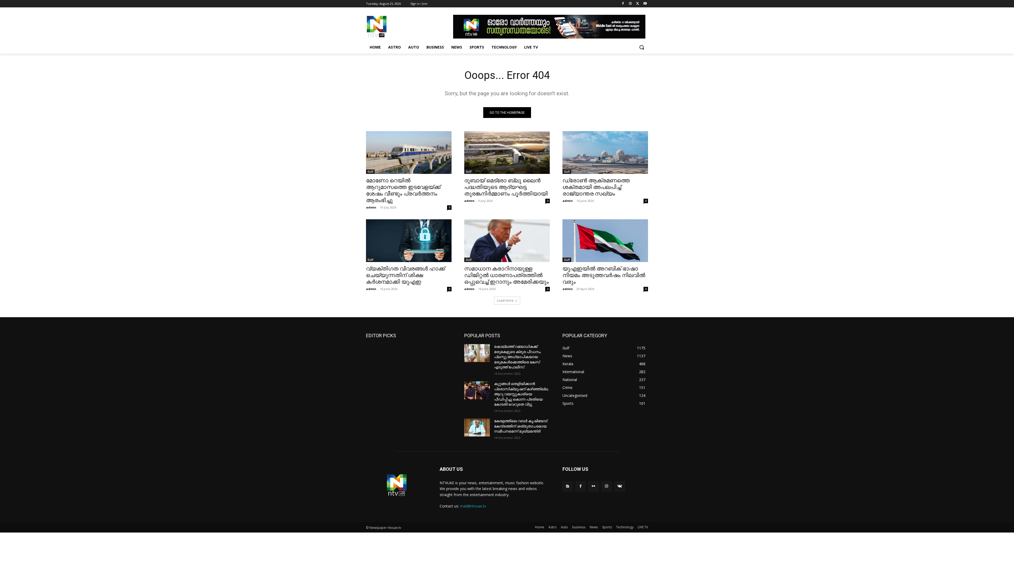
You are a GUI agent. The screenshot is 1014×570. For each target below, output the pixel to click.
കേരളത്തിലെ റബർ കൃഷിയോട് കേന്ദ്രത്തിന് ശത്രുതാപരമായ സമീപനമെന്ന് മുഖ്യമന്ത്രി (520, 426)
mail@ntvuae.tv (473, 506)
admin (371, 207)
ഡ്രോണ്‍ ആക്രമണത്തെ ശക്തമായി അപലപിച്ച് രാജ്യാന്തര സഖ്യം (596, 187)
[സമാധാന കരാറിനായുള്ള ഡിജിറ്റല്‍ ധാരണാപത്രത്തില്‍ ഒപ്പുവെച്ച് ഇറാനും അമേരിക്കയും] (507, 240)
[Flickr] (593, 486)
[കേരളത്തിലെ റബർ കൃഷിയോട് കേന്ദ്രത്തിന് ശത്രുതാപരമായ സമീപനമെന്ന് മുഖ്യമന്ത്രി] (477, 427)
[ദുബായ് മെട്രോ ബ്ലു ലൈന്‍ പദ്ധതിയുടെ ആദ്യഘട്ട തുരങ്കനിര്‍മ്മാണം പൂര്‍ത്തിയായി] (507, 152)
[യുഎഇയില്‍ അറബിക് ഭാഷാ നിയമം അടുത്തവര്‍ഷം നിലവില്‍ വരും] (605, 240)
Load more (505, 300)
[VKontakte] (619, 486)
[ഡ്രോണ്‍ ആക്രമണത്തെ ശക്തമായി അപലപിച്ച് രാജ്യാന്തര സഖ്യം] (605, 152)
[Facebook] (623, 4)
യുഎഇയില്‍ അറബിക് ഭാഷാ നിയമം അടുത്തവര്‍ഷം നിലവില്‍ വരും (603, 275)
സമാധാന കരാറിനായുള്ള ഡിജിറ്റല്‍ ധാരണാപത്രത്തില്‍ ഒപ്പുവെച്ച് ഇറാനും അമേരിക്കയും (506, 275)
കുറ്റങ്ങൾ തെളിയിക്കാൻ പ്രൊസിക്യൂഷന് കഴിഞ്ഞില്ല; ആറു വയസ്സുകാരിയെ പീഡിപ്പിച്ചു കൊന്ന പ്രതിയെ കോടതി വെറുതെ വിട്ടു (521, 394)
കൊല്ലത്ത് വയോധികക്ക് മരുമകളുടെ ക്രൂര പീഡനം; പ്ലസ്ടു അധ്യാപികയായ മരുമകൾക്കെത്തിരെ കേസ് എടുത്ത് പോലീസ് (517, 356)
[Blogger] (567, 486)
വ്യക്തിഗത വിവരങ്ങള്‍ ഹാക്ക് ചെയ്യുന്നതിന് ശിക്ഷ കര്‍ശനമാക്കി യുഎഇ (405, 275)
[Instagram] (630, 4)
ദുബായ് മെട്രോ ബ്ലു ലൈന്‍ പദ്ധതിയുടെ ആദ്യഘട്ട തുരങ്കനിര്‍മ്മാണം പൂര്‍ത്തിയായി (506, 187)
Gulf (370, 171)
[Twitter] (638, 4)
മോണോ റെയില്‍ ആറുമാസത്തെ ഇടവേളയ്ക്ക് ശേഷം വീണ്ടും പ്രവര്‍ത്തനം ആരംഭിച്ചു (403, 190)
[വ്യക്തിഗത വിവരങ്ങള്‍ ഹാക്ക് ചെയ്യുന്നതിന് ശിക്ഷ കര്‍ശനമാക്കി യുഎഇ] (409, 240)
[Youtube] (645, 4)
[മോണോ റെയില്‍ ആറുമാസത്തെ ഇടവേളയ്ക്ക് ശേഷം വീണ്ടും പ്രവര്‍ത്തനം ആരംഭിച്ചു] (409, 152)
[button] (641, 47)
